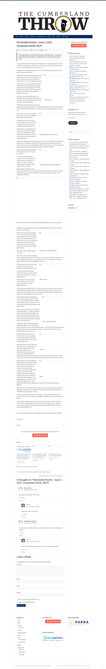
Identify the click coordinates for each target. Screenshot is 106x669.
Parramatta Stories (40, 36)
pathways (35, 466)
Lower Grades (64, 36)
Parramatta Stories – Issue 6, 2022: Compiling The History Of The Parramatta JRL (40, 456)
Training (33, 36)
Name (18, 579)
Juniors (20, 466)
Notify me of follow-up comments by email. (29, 599)
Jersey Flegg (22, 652)
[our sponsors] (78, 620)
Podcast (27, 36)
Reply (21, 500)
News (21, 36)
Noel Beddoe (72, 185)
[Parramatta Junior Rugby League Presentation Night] (56, 449)
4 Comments (45, 50)
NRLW (58, 36)
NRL (54, 36)
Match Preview (22, 639)
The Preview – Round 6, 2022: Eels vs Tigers (51, 475)
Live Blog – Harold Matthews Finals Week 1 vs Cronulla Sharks (33, 472)
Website (19, 592)
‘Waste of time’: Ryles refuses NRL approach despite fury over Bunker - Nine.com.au (77, 58)
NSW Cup (21, 649)
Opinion (49, 36)
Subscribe (73, 122)
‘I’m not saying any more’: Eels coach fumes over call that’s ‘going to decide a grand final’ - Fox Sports (78, 63)
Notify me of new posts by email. (26, 602)
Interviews (21, 627)
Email (18, 585)
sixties (19, 50)
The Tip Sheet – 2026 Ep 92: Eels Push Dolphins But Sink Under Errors (79, 147)
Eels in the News (75, 53)
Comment (19, 564)
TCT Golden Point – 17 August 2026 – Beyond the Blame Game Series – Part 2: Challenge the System (79, 190)
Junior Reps (21, 654)
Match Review (22, 642)
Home (17, 36)
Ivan (70, 142)
